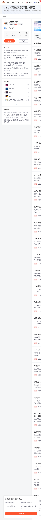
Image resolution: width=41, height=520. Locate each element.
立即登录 (21, 513)
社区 (22, 2)
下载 (17, 2)
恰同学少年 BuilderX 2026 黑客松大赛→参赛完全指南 (16, 112)
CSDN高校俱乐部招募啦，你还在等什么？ (16, 69)
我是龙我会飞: (8, 120)
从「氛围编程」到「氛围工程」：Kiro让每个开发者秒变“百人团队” (16, 74)
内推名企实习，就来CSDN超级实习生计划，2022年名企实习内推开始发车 (16, 58)
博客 (13, 2)
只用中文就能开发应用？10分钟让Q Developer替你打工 (14, 64)
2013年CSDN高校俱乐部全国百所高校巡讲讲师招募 (16, 51)
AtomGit (29, 2)
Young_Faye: (8, 115)
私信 (23, 41)
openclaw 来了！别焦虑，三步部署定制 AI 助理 (16, 118)
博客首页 (5, 16)
